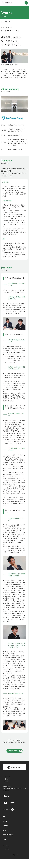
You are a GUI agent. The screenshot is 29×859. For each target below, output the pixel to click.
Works (4, 830)
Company (5, 826)
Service (5, 821)
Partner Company (8, 835)
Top (4, 817)
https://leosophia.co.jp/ (15, 149)
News (4, 839)
